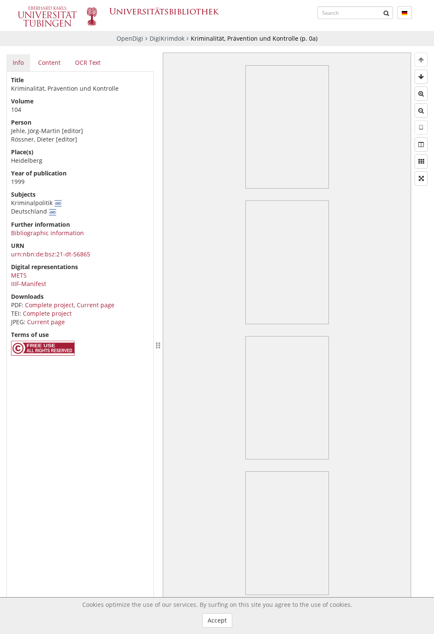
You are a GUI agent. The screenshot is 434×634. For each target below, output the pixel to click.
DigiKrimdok (167, 38)
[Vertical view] (421, 127)
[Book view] (421, 144)
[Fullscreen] (421, 178)
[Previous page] (421, 60)
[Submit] (386, 12)
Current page (95, 305)
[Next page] (421, 77)
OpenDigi (130, 38)
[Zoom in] (421, 93)
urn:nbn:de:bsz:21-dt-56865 (50, 254)
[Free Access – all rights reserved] (43, 353)
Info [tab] (18, 62)
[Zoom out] (421, 110)
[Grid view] (421, 161)
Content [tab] (49, 62)
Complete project (49, 305)
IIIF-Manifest (28, 284)
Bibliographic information (47, 233)
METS (19, 275)
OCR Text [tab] (87, 62)
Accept (217, 620)
